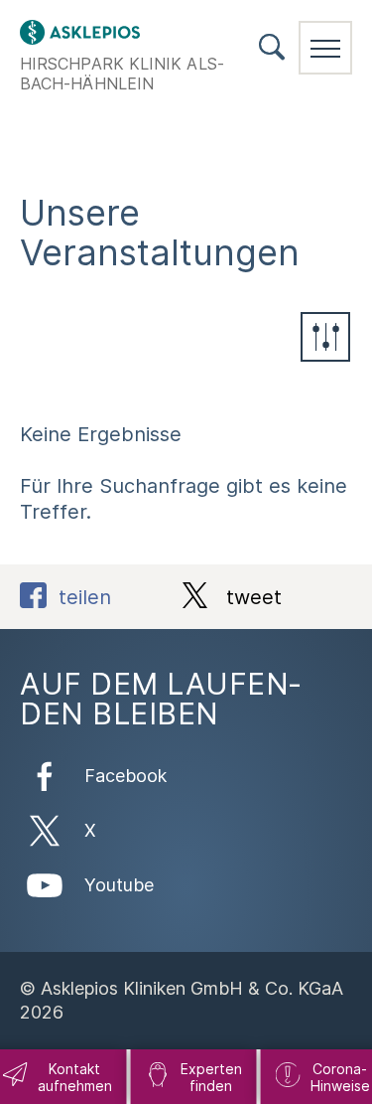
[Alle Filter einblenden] (325, 337)
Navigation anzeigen (325, 48)
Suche (272, 47)
